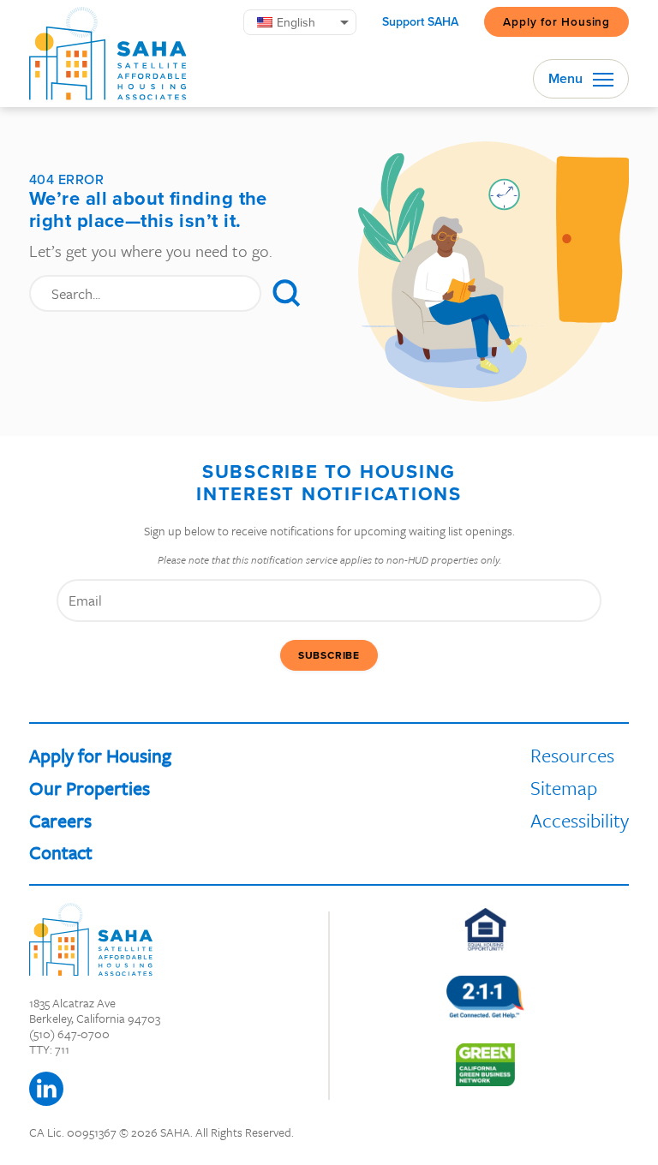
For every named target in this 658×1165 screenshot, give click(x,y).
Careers (60, 820)
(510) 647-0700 (69, 1034)
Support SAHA (420, 22)
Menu (567, 78)
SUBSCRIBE (329, 655)
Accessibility (579, 820)
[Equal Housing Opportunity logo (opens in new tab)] (485, 929)
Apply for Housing (556, 21)
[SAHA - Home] (108, 53)
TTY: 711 (49, 1049)
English (296, 22)
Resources (572, 755)
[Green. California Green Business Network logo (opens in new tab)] (485, 1064)
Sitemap (563, 788)
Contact (61, 852)
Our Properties (89, 787)
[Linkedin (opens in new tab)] (46, 1089)
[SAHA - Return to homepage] (91, 939)
